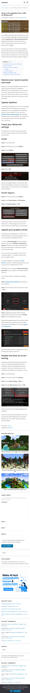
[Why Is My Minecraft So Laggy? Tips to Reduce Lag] (15, 443)
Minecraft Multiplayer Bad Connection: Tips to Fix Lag (15, 470)
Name (3, 521)
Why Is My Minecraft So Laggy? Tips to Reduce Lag (15, 451)
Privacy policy (17, 690)
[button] (27, 2)
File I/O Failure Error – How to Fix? (12, 640)
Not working (4, 628)
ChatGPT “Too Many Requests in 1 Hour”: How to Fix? (14, 611)
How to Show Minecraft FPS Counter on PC (15, 489)
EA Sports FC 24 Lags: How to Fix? (9, 606)
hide (10, 62)
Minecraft (10, 427)
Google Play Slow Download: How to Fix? (11, 609)
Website (3, 534)
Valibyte (4, 2)
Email (3, 528)
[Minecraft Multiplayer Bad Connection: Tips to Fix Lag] (15, 461)
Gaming (9, 425)
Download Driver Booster (12, 282)
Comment (4, 502)
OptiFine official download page (10, 114)
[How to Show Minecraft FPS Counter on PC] (15, 481)
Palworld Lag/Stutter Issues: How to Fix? (11, 603)
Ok (11, 690)
